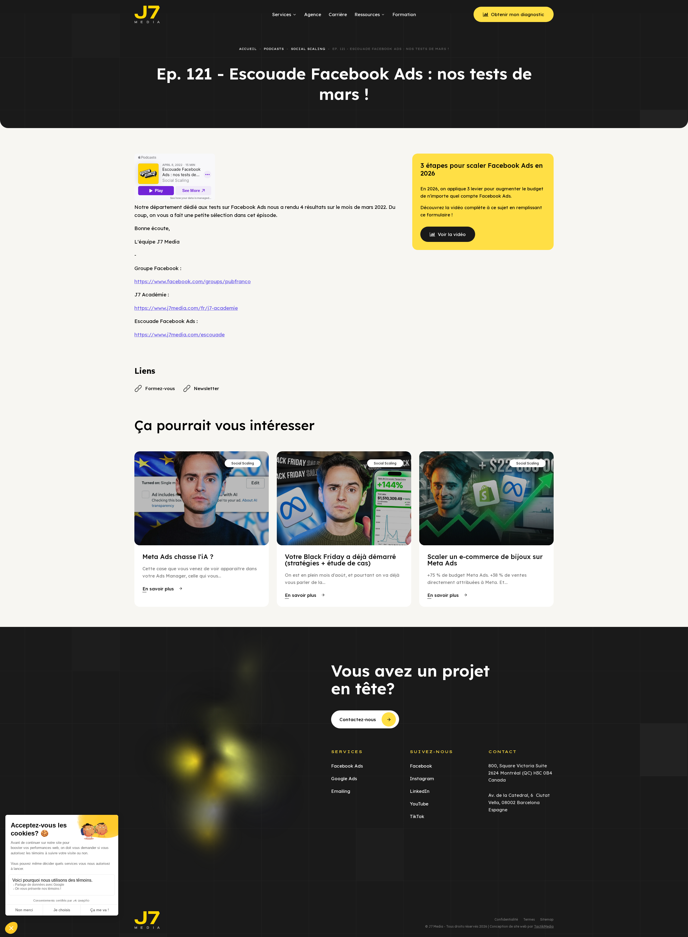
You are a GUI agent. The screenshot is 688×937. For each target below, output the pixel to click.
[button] (162, 588)
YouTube (419, 804)
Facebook (421, 766)
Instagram (422, 778)
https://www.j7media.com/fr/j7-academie (186, 308)
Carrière (338, 14)
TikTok (417, 816)
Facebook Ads (347, 766)
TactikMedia (544, 926)
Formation (404, 14)
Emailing (340, 791)
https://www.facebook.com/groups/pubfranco (192, 281)
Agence (312, 14)
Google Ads (344, 778)
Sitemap (547, 919)
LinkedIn (419, 791)
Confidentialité (506, 919)
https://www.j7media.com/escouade (179, 334)
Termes (529, 919)
